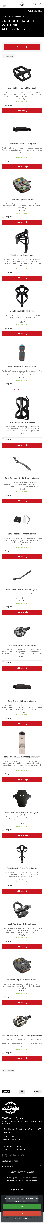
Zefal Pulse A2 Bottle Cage (22, 255)
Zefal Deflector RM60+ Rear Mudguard (22, 478)
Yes (22, 1206)
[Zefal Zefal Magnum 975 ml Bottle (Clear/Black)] (22, 742)
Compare (8, 105)
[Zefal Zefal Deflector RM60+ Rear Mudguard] (22, 464)
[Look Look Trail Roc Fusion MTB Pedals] (22, 74)
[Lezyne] (6, 1092)
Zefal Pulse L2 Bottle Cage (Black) (22, 868)
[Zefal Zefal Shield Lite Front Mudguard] (22, 519)
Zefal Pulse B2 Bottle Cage (22, 311)
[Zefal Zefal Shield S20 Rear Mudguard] (22, 687)
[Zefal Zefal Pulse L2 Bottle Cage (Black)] (22, 854)
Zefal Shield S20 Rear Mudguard (22, 701)
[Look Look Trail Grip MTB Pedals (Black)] (22, 965)
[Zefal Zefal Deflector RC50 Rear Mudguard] (22, 575)
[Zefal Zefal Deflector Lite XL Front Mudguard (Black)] (22, 798)
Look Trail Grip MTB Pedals (22, 199)
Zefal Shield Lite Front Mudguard (22, 534)
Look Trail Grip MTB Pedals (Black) (22, 980)
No (22, 1213)
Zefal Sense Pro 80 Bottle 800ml (22, 366)
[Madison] (38, 1092)
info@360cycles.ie (12, 1140)
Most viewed (8, 56)
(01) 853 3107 (36, 11)
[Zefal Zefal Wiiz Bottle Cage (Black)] (22, 408)
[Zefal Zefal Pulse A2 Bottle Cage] (22, 241)
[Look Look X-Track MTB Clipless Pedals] (22, 631)
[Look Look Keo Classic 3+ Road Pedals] (22, 910)
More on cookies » (22, 1218)
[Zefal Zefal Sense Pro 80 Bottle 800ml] (22, 352)
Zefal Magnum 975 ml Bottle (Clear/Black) (22, 757)
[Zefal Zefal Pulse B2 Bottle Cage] (22, 297)
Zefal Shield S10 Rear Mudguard (22, 143)
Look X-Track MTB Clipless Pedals (22, 645)
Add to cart (21, 111)
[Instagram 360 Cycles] (7, 1156)
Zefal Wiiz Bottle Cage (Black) (22, 422)
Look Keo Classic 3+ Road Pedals (22, 924)
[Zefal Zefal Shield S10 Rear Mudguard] (22, 129)
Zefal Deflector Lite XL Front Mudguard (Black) (22, 813)
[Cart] (40, 5)
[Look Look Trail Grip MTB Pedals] (22, 185)
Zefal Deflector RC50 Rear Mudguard (22, 589)
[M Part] (22, 1092)
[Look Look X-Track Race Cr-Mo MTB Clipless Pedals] (22, 1021)
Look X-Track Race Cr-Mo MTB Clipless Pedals (22, 1035)
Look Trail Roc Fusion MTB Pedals (22, 88)
